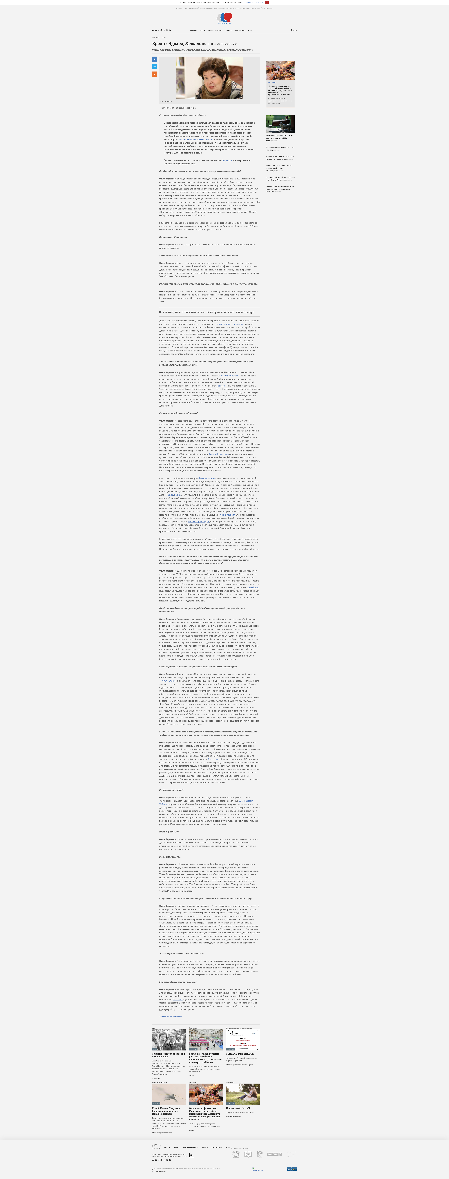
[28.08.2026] (206, 1084)
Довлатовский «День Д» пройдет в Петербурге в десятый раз (280, 157)
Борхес (177, 494)
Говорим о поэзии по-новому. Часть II (240, 1112)
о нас (250, 30)
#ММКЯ (191, 1076)
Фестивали (193, 1028)
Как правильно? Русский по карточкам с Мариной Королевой (241, 1059)
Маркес (169, 494)
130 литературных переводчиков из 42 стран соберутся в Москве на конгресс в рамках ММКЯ (204, 1069)
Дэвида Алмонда (206, 478)
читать (202, 30)
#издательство (165, 1016)
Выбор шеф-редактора (160, 1082)
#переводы (177, 1016)
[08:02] (169, 1030)
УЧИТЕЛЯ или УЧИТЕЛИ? (240, 1053)
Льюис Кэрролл (227, 514)
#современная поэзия (164, 1133)
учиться (228, 30)
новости (193, 30)
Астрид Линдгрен (229, 375)
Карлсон (221, 385)
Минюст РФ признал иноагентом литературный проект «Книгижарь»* (278, 168)
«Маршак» (226, 160)
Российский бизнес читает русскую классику (279, 148)
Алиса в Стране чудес (198, 521)
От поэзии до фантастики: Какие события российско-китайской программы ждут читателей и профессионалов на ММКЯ (204, 1114)
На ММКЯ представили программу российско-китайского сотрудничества (204, 1125)
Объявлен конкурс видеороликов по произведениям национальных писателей (280, 189)
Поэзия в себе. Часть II (238, 1108)
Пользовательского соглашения (252, 2)
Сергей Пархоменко (219, 454)
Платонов (178, 999)
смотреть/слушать (215, 30)
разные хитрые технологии (229, 324)
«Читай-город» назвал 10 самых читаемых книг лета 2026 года (279, 138)
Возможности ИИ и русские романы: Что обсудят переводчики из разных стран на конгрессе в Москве (205, 1058)
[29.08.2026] (206, 1030)
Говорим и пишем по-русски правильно (239, 1028)
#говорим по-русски (246, 1065)
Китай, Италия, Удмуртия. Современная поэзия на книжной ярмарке (166, 1111)
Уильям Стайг (167, 680)
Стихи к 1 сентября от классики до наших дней (168, 1055)
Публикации (230, 1082)
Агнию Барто (253, 587)
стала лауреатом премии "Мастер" (196, 139)
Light (153, 1028)
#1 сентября (156, 1078)
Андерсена (213, 759)
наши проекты (239, 30)
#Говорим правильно (233, 1065)
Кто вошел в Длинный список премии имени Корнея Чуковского (280, 178)
